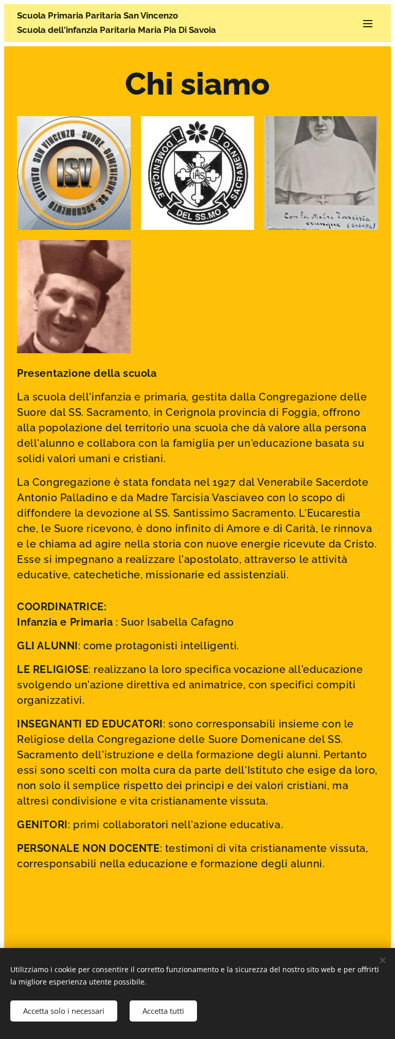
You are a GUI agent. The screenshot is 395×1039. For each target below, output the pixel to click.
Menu (367, 23)
